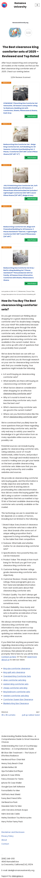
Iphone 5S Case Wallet (11, 783)
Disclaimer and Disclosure (12, 832)
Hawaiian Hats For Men (11, 806)
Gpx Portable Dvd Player (12, 771)
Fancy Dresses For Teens (12, 779)
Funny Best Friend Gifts (11, 798)
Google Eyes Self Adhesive (13, 786)
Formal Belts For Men (10, 790)
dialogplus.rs (17, 876)
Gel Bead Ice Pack (9, 802)
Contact (5, 844)
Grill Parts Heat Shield (10, 794)
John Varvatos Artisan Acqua (14, 810)
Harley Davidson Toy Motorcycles (16, 817)
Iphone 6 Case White (10, 775)
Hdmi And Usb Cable (10, 814)
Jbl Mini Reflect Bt (9, 767)
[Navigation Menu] (37, 5)
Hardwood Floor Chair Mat (13, 759)
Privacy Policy (7, 836)
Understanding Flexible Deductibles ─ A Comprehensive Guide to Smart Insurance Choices (20, 739)
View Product (32, 116)
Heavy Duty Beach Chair (12, 763)
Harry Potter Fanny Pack (12, 821)
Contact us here (8, 657)
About (4, 840)
